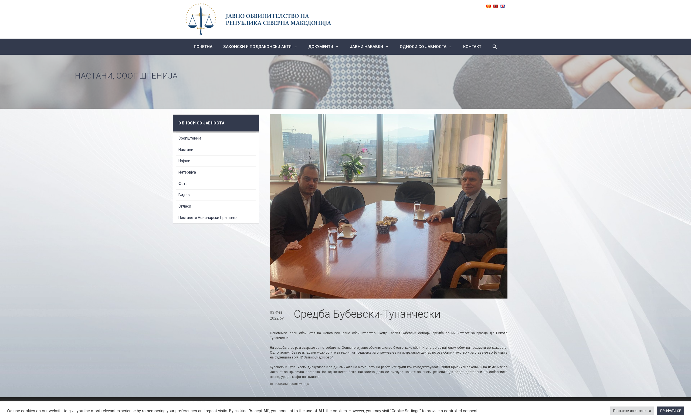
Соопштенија (147, 75)
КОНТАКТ (472, 46)
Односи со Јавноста (423, 46)
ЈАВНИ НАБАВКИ (366, 46)
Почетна (203, 46)
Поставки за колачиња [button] (632, 411)
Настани (94, 75)
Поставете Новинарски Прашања (208, 217)
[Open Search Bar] (495, 47)
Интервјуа (187, 172)
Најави (184, 161)
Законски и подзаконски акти (257, 46)
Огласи (184, 206)
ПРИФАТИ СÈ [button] (670, 411)
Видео (184, 195)
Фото (183, 183)
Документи (320, 46)
